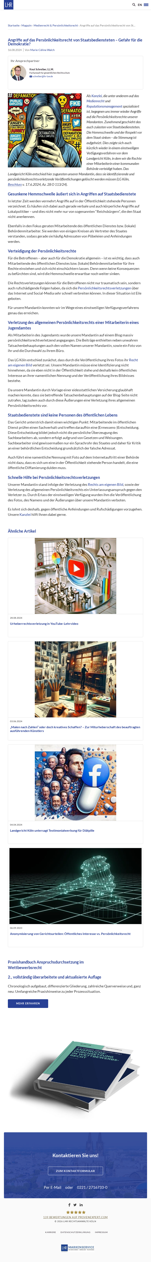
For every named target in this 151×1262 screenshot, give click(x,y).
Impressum (101, 1232)
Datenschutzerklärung (75, 1232)
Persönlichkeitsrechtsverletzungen (104, 288)
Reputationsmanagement (104, 106)
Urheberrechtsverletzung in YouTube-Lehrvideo (44, 623)
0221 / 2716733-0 (92, 1187)
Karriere (50, 1232)
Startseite (13, 25)
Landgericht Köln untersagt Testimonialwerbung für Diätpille (52, 830)
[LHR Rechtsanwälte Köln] (8, 4)
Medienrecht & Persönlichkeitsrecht (56, 25)
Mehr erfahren (28, 1003)
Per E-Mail (52, 1187)
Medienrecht (95, 101)
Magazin (26, 25)
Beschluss (15, 184)
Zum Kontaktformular (75, 1171)
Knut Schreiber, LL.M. (41, 69)
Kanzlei (96, 96)
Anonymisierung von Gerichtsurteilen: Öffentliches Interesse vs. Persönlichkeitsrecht (70, 933)
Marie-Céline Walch (42, 50)
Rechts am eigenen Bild (105, 484)
